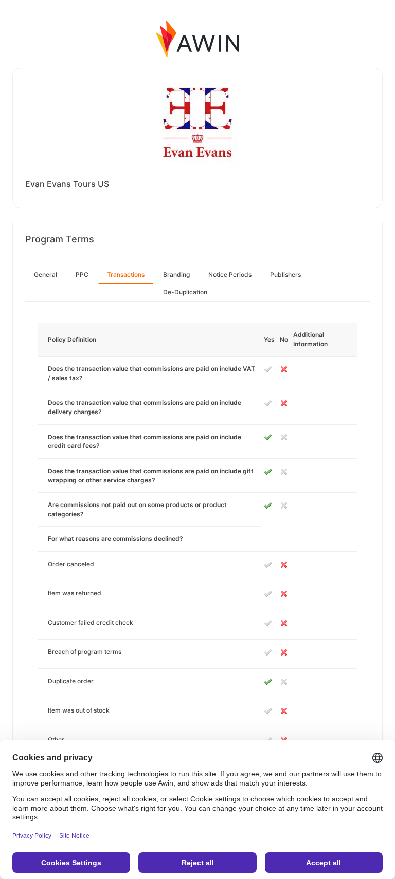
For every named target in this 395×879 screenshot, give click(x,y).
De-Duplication (185, 292)
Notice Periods (230, 274)
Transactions (126, 274)
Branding (176, 274)
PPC (82, 274)
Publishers (285, 274)
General (45, 274)
